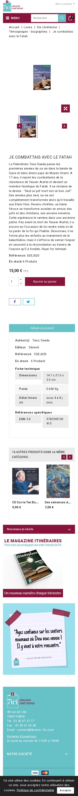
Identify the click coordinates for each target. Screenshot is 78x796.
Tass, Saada (41, 340)
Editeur (20, 347)
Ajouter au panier (45, 281)
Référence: (17, 255)
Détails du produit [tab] (42, 328)
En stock (15, 261)
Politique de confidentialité (35, 790)
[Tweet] (29, 301)
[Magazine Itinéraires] (33, 567)
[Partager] (15, 301)
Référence (23, 354)
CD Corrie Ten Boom (26, 502)
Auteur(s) (22, 340)
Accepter (65, 790)
